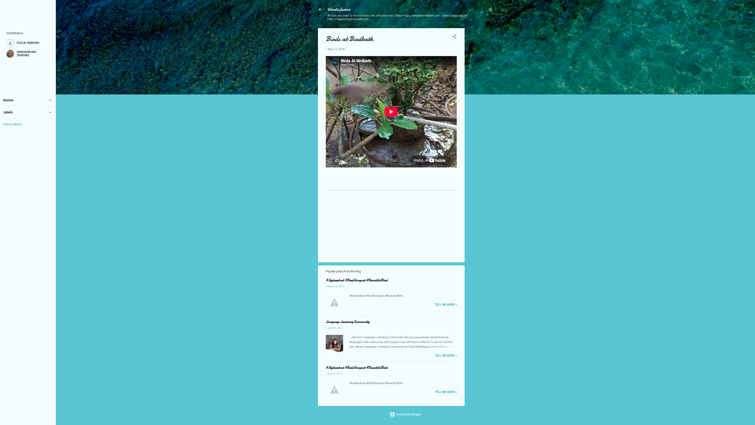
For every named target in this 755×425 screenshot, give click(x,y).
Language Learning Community (347, 321)
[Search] (490, 11)
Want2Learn (338, 9)
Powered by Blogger (408, 414)
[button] (454, 37)
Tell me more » (446, 304)
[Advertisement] (480, 87)
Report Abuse (12, 124)
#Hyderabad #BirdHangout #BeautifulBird (357, 280)
